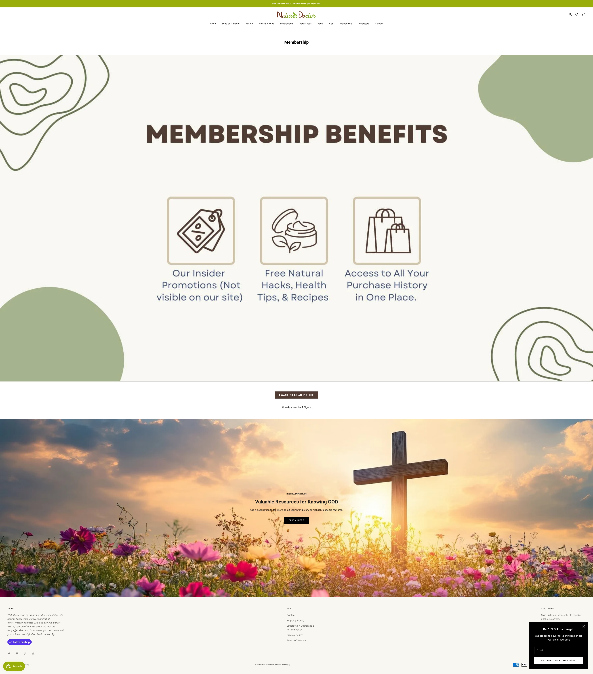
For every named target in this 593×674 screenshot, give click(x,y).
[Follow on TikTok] (33, 653)
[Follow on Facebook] (9, 653)
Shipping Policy (295, 620)
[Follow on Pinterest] (25, 653)
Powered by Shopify (282, 665)
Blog (331, 23)
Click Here (296, 520)
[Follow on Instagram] (17, 653)
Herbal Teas (305, 23)
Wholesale (364, 23)
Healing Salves (266, 23)
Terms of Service (296, 640)
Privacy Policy (295, 635)
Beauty (249, 23)
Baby (320, 23)
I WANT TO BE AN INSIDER (296, 395)
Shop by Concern (231, 23)
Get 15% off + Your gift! (559, 660)
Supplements (286, 23)
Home (213, 23)
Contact (379, 23)
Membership (346, 23)
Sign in (307, 407)
